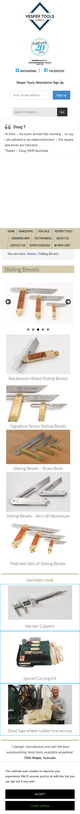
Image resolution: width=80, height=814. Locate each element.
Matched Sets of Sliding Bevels (38, 563)
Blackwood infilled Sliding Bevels (38, 378)
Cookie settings (40, 806)
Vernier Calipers (40, 625)
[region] (40, 788)
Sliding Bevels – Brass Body (38, 468)
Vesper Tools (40, 35)
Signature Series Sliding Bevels (38, 425)
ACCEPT (40, 794)
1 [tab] (28, 329)
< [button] (8, 302)
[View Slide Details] (38, 303)
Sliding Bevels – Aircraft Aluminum (38, 515)
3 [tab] (38, 329)
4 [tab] (43, 329)
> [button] (68, 302)
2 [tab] (33, 329)
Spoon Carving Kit (40, 678)
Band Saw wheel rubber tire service (40, 730)
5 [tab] (48, 329)
